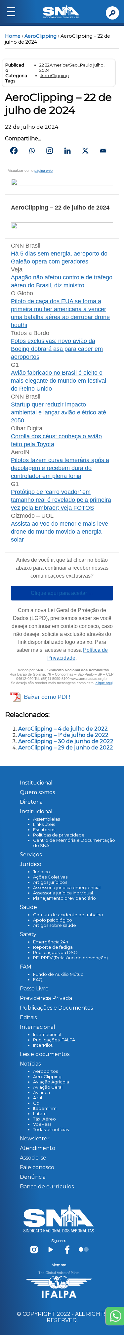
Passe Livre (34, 988)
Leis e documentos (44, 1054)
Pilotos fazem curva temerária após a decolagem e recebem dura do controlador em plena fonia (60, 468)
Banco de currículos (47, 1186)
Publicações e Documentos (56, 1008)
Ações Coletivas (50, 877)
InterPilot (43, 1045)
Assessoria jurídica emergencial (67, 887)
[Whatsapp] (31, 150)
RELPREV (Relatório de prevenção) (70, 957)
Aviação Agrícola (51, 1081)
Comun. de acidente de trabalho (68, 914)
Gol (36, 1103)
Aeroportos (45, 1071)
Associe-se (33, 1158)
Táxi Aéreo (44, 1118)
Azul (37, 1097)
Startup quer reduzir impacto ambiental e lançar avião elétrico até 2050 (58, 412)
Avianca (41, 1092)
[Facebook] (14, 150)
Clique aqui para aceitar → (62, 593)
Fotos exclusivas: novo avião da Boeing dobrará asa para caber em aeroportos (57, 349)
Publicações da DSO (55, 952)
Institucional (36, 783)
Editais (28, 1017)
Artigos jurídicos (50, 882)
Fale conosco (37, 1167)
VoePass (42, 1124)
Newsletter (35, 1138)
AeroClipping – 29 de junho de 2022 (65, 747)
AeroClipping (40, 36)
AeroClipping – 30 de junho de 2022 (65, 741)
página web (43, 170)
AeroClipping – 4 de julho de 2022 (63, 729)
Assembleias (46, 819)
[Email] (103, 150)
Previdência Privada (46, 998)
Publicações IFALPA (54, 1039)
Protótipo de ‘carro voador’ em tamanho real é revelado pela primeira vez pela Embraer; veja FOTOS (61, 500)
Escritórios (44, 829)
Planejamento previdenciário (64, 898)
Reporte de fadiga (53, 947)
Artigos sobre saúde (54, 925)
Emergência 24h (50, 941)
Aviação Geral (47, 1087)
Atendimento (37, 1148)
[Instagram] (49, 150)
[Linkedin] (67, 150)
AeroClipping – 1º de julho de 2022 (63, 735)
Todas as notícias (51, 1129)
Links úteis (44, 824)
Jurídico (41, 871)
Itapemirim (45, 1108)
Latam (40, 1113)
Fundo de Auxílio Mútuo (58, 974)
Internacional (47, 1034)
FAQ (38, 979)
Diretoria (31, 802)
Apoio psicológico (52, 920)
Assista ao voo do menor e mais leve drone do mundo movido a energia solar (59, 531)
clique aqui (104, 683)
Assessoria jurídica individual (63, 892)
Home (13, 36)
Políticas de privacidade (59, 834)
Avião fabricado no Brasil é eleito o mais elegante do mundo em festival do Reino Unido (58, 380)
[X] (85, 150)
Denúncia (33, 1177)
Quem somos (37, 792)
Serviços (31, 854)
